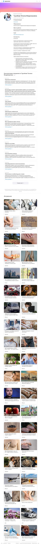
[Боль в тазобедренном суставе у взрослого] (29, 344)
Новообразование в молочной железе (15, 163)
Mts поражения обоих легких (12, 121)
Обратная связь (34, 543)
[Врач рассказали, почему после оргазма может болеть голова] (12, 379)
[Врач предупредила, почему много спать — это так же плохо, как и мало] (12, 344)
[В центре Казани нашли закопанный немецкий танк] (12, 499)
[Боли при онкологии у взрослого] (29, 310)
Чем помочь (8, 101)
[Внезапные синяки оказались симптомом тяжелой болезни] (29, 242)
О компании (5, 543)
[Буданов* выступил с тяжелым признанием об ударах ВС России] (12, 396)
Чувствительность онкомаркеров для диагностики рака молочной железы (19, 132)
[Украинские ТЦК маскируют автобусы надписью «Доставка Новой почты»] (12, 310)
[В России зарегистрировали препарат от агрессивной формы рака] (12, 533)
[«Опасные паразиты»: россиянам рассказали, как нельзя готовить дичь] (29, 430)
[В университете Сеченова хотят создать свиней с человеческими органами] (29, 396)
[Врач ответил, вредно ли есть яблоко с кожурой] (12, 413)
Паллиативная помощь (11, 153)
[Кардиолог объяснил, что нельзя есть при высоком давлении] (29, 293)
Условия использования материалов (25, 543)
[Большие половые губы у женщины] (12, 207)
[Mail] (3, 1)
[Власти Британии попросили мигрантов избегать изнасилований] (29, 379)
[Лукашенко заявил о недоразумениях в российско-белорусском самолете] (12, 482)
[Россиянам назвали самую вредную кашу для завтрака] (12, 293)
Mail (1, 543)
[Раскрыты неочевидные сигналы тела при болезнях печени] (12, 224)
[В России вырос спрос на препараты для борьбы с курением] (29, 362)
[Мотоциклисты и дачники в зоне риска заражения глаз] (29, 413)
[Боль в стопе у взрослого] (29, 499)
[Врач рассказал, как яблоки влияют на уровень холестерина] (12, 242)
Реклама (9, 543)
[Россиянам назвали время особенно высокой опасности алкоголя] (29, 482)
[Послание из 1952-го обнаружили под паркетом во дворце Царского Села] (29, 224)
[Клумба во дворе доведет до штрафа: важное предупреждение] (12, 362)
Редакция (17, 543)
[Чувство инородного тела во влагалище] (29, 327)
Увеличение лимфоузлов (11, 111)
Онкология (16, 21)
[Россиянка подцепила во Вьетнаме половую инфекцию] (29, 276)
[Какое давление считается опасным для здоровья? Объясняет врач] (29, 207)
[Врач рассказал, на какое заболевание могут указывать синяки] (29, 259)
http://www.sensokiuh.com (19, 34)
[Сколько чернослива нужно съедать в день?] (12, 430)
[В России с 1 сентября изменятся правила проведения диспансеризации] (12, 327)
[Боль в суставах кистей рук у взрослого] (29, 447)
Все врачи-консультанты (18, 13)
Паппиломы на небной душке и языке (14, 174)
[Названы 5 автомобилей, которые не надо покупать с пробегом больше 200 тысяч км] (29, 516)
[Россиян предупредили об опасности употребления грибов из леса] (29, 465)
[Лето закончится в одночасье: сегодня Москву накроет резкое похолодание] (12, 276)
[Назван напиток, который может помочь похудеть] (12, 465)
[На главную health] (7, 1)
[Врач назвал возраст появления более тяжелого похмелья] (29, 533)
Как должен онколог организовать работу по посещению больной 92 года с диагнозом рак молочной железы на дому (20, 90)
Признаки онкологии (10, 79)
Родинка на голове (10, 143)
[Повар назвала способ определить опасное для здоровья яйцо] (12, 259)
